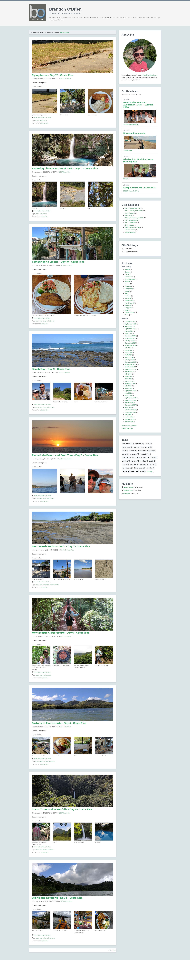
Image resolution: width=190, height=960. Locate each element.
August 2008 (129, 402)
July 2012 (128, 386)
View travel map (127, 428)
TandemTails (127, 490)
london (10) (135, 461)
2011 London (129, 225)
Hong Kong (129, 289)
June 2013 (128, 376)
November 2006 (130, 412)
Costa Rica (44, 123)
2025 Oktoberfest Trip (131, 191)
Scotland (128, 305)
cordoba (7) (150, 468)
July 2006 (128, 414)
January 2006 (129, 419)
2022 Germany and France (132, 179)
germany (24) (139, 447)
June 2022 (128, 333)
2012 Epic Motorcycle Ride (134, 218)
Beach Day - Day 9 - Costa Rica (51, 369)
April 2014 (128, 355)
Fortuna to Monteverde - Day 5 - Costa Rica (59, 723)
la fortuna (51, 938)
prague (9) (125, 464)
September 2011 (130, 391)
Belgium (127, 272)
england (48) (139, 444)
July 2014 (128, 348)
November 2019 (130, 338)
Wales (127, 315)
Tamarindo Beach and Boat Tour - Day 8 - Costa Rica (65, 455)
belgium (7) (126, 471)
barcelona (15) (134, 454)
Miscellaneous (130, 232)
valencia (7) (135, 471)
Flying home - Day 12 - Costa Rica (52, 75)
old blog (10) (126, 461)
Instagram (126, 494)
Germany (128, 286)
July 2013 (128, 374)
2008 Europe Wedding (131, 124)
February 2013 (130, 383)
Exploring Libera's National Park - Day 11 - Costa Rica (65, 168)
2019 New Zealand (131, 220)
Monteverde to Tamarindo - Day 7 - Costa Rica (61, 546)
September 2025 (130, 324)
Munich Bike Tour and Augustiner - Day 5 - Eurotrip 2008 (138, 104)
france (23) (148, 447)
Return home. (64, 32)
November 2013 (130, 364)
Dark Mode (129, 248)
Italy (126, 293)
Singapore (128, 308)
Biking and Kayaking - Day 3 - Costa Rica (57, 897)
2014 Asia (128, 215)
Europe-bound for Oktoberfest (139, 188)
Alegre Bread (128, 487)
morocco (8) (144, 464)
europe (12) (147, 457)
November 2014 (130, 345)
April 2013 (128, 379)
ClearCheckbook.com (149, 75)
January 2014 (129, 360)
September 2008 (130, 400)
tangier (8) (153, 464)
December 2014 (130, 343)
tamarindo (46, 321)
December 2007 (130, 405)
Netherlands (129, 300)
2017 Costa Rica (65, 79)
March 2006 (129, 417)
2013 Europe (127, 150)
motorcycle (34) (127, 447)
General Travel (130, 230)
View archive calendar (129, 425)
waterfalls (51, 849)
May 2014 (128, 352)
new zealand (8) (127, 468)
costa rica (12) (137, 457)
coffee (45, 849)
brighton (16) (151, 450)
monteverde (54, 584)
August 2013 (129, 371)
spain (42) (148, 444)
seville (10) (144, 461)
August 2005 (129, 421)
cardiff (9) (152, 461)
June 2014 (128, 350)
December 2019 (130, 336)
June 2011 (128, 393)
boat (44, 761)
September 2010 (130, 398)
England (127, 281)
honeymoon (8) (139, 468)
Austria (127, 269)
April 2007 (128, 407)
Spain (126, 310)
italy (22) (125, 450)
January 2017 (129, 340)
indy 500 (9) (134, 464)
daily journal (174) (128, 444)
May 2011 (128, 395)
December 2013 (130, 362)
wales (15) (125, 454)
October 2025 (130, 321)
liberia (45, 120)
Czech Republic (130, 279)
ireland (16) (142, 450)
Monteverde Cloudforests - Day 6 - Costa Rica (60, 632)
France (127, 284)
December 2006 (130, 410)
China (127, 274)
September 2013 (130, 369)
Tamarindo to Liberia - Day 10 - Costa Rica (58, 261)
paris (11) (154, 457)
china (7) (143, 471)
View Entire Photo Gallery (42, 117)
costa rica (38, 120)
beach (52, 407)
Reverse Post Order (132, 251)
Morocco (128, 298)
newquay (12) (126, 457)
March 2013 (129, 381)
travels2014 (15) (145, 454)
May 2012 (128, 388)
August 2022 (129, 331)
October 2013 (130, 367)
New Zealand (129, 303)
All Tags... (150, 471)
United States (129, 312)
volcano (45, 938)
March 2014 (129, 357)
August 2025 (129, 326)
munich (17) (133, 450)
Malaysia (128, 296)
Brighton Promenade (134, 133)
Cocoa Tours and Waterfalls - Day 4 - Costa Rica (62, 809)
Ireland (127, 291)
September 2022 (130, 329)
